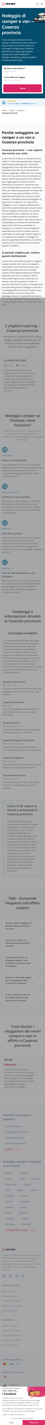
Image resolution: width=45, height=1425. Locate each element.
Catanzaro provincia (14, 1138)
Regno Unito (11, 1184)
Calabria (9, 1149)
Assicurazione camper (12, 1335)
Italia (8, 1213)
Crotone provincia (13, 1126)
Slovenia (9, 1207)
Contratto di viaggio (11, 1330)
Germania (10, 1218)
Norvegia (26, 1224)
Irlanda (25, 1218)
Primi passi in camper (11, 1301)
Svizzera (34, 1190)
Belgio (8, 1179)
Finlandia (10, 1196)
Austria (24, 1207)
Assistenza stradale (11, 1340)
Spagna (23, 1173)
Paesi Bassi (24, 1201)
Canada (9, 1173)
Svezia (20, 1190)
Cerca (22, 88)
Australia (22, 1213)
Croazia (36, 1179)
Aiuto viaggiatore (10, 1310)
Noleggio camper (10, 1296)
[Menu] (39, 4)
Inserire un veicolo (10, 1325)
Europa (9, 1201)
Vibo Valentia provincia (16, 1143)
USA (7, 1190)
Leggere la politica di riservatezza (13, 1414)
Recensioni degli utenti (12, 1305)
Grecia (22, 1179)
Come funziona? (9, 1291)
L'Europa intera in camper (17, 1230)
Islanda (25, 1196)
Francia (27, 1184)
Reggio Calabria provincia (17, 1132)
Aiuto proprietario (10, 1345)
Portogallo (10, 1224)
